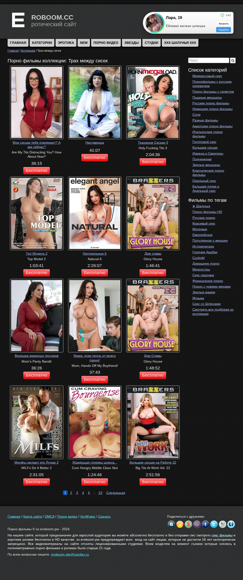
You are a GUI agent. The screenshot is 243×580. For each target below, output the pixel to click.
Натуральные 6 (95, 253)
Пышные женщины (207, 97)
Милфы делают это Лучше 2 (36, 462)
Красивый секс (203, 223)
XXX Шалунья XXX (180, 43)
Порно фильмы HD (207, 212)
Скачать (104, 516)
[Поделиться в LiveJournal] (222, 524)
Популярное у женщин (210, 240)
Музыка (198, 298)
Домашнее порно (206, 263)
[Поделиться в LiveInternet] (231, 524)
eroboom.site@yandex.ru (70, 554)
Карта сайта (32, 516)
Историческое (203, 246)
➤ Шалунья (201, 206)
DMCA (49, 516)
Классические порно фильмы (208, 173)
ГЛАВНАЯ (18, 43)
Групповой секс (204, 142)
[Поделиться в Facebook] (205, 524)
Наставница (94, 142)
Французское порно (207, 281)
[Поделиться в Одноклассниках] (180, 524)
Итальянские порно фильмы (207, 134)
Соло (196, 114)
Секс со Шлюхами (206, 304)
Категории (42, 43)
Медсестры (201, 269)
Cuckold (198, 258)
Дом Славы (153, 356)
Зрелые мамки (203, 292)
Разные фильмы (205, 120)
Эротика (66, 43)
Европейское (202, 235)
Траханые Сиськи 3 (153, 142)
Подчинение (202, 159)
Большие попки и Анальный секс (205, 188)
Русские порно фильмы (210, 103)
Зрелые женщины (206, 165)
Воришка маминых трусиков (36, 356)
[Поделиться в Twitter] (214, 524)
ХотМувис (87, 516)
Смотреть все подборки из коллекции (213, 312)
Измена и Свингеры (207, 153)
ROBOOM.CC (52, 17)
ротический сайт (53, 24)
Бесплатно (36, 170)
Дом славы (153, 253)
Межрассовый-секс (207, 76)
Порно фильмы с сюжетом (213, 91)
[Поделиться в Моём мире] (197, 524)
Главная (14, 516)
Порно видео (105, 43)
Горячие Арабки (204, 252)
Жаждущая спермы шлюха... (94, 462)
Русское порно (203, 218)
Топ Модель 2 (36, 253)
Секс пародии (203, 275)
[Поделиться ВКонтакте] (171, 524)
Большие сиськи (205, 147)
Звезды (131, 43)
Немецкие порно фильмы (212, 109)
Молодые (199, 229)
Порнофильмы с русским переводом (212, 84)
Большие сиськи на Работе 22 (153, 462)
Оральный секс (204, 181)
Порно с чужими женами (211, 286)
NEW (84, 43)
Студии (151, 43)
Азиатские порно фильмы (212, 126)
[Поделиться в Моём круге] (188, 524)
